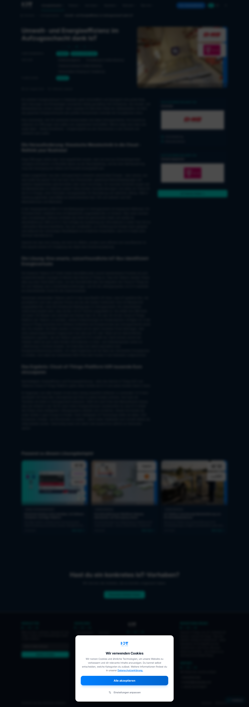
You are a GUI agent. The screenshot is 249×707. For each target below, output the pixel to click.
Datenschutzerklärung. (130, 670)
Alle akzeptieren (124, 680)
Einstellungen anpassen (127, 692)
